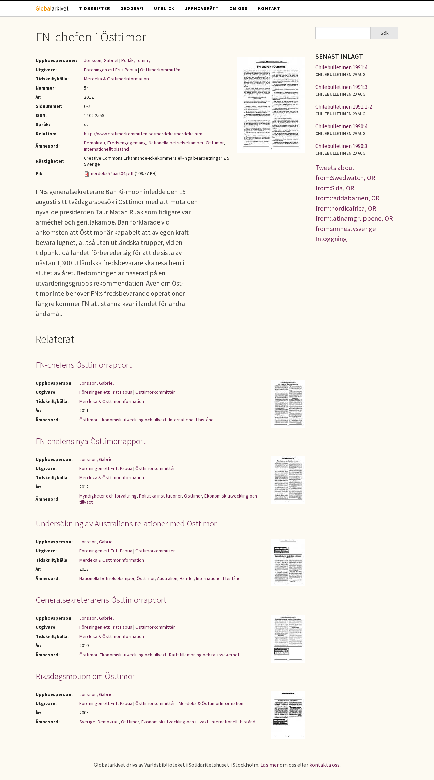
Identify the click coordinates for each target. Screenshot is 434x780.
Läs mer (269, 764)
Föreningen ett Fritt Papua (110, 69)
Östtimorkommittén (160, 69)
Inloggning (331, 238)
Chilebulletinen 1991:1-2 (343, 106)
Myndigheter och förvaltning (108, 496)
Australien (167, 578)
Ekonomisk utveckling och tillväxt (133, 419)
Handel (187, 578)
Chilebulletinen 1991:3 (341, 86)
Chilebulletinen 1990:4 (341, 126)
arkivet (52, 8)
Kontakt (269, 9)
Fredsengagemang (126, 143)
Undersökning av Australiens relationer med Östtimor (126, 523)
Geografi (132, 9)
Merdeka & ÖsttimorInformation (116, 79)
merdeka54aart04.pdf (112, 173)
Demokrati (94, 143)
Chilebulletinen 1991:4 (341, 67)
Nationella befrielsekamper (176, 143)
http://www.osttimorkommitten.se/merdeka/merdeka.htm (143, 134)
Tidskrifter (94, 9)
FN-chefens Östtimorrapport (84, 364)
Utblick (164, 9)
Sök (385, 33)
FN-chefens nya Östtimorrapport (91, 440)
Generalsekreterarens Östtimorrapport (101, 599)
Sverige (87, 722)
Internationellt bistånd (106, 149)
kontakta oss (324, 764)
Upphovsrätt (201, 9)
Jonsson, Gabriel (101, 60)
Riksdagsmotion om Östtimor (85, 675)
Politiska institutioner (160, 496)
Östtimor (215, 143)
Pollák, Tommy (136, 60)
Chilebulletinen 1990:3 (341, 145)
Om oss (238, 9)
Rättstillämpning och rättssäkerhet (204, 654)
